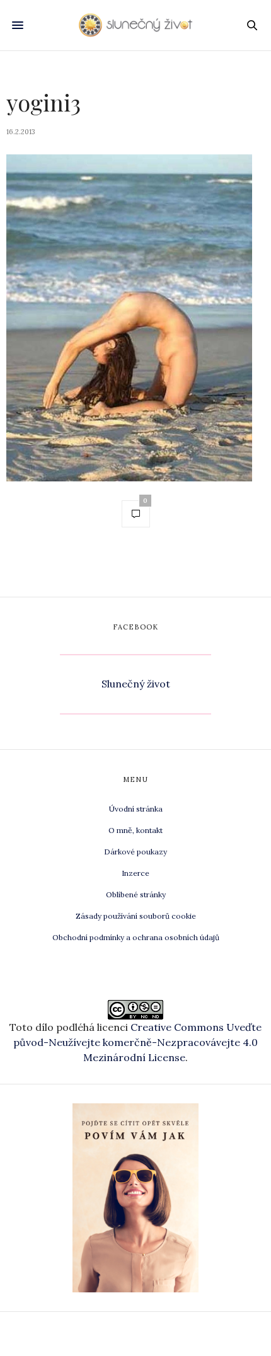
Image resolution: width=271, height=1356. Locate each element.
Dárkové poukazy (135, 851)
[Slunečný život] (135, 25)
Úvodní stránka (136, 808)
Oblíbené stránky (136, 894)
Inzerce (135, 873)
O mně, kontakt (135, 830)
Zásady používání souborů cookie (136, 916)
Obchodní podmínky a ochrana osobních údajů (135, 937)
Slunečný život (135, 683)
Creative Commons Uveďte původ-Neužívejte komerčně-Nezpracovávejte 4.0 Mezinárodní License (137, 1042)
